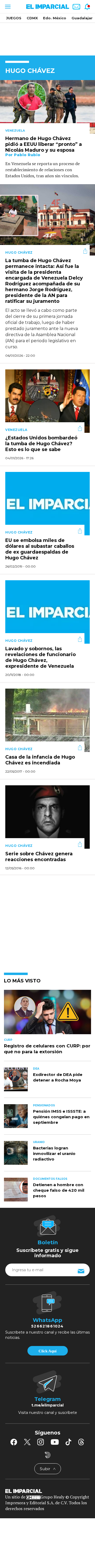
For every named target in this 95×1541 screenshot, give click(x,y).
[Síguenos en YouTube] (55, 1442)
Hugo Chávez (19, 252)
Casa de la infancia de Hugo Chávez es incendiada (40, 760)
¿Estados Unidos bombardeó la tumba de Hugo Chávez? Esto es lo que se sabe (41, 444)
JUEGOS (13, 18)
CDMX (32, 18)
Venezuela (15, 130)
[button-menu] (7, 6)
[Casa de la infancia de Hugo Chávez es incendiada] (47, 719)
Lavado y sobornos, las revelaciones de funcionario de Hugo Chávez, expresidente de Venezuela (40, 657)
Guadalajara (83, 18)
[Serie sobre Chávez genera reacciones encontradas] (47, 816)
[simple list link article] (47, 1014)
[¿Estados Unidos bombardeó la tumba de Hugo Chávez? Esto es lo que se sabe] (47, 400)
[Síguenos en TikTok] (68, 1441)
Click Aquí (47, 1351)
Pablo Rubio (27, 154)
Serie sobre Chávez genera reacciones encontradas (39, 857)
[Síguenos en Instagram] (40, 1441)
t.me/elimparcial (47, 1405)
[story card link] (47, 107)
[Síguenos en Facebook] (13, 1441)
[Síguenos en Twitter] (27, 1441)
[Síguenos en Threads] (81, 1441)
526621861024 (47, 1326)
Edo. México (54, 18)
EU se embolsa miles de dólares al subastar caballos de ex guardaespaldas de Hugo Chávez (39, 549)
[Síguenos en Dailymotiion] (48, 1455)
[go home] (47, 1491)
